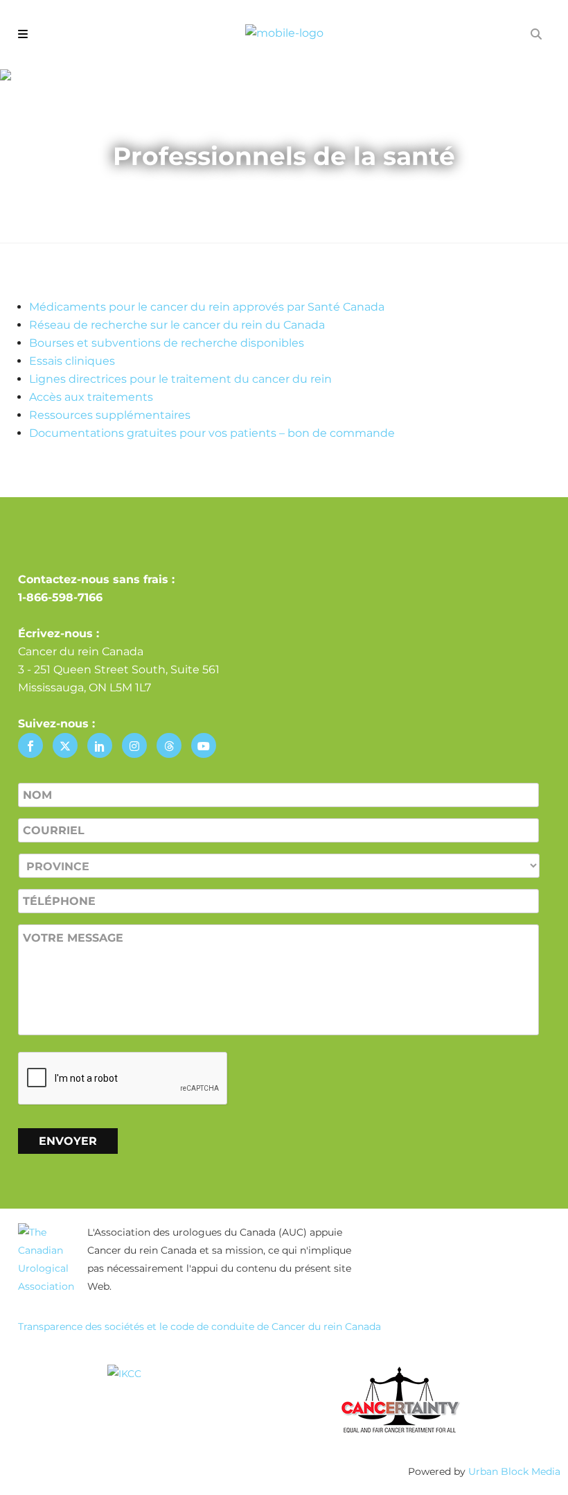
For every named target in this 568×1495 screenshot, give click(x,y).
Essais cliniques (72, 361)
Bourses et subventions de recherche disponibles (166, 342)
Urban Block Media (514, 1471)
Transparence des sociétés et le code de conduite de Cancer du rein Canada (199, 1326)
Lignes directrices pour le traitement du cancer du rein (180, 379)
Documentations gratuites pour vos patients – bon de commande (212, 433)
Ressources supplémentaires (109, 415)
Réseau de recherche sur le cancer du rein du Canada (177, 324)
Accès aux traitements (91, 397)
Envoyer (68, 1141)
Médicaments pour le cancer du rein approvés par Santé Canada (206, 306)
